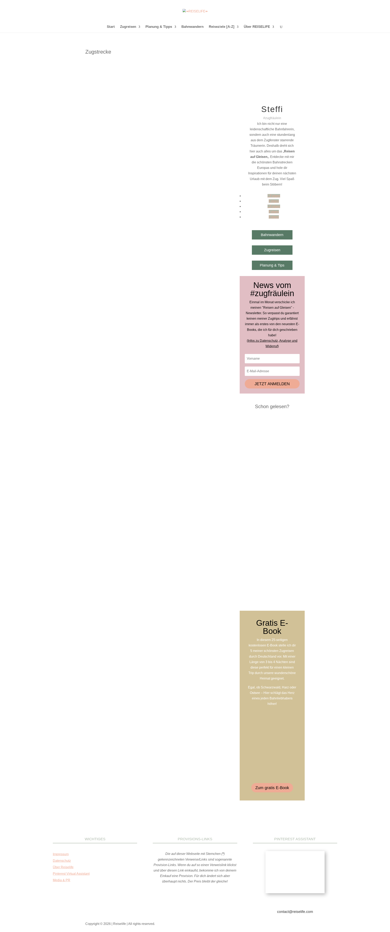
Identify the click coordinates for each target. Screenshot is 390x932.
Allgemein (113, 163)
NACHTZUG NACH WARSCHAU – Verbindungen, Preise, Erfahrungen (269, 465)
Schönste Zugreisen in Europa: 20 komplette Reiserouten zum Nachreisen (272, 536)
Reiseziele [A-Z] (221, 27)
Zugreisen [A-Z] (98, 167)
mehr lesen (98, 195)
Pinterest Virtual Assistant (71, 873)
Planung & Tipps (158, 27)
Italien (134, 163)
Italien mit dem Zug (151, 163)
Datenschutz (62, 860)
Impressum (61, 854)
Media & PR (61, 880)
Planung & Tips (272, 265)
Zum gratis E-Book (272, 787)
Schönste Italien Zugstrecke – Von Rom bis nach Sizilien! (135, 157)
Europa (125, 163)
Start (111, 27)
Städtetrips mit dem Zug (198, 163)
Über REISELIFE (257, 27)
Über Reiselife (63, 867)
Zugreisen (128, 27)
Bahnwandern (192, 27)
